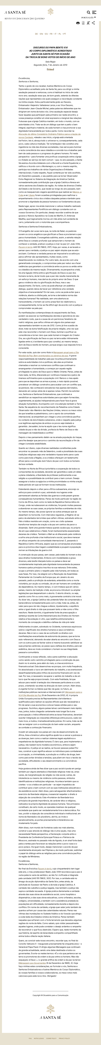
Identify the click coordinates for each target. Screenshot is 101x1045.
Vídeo (50, 69)
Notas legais (39, 1038)
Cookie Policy (51, 1038)
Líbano (31, 195)
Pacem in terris (25, 247)
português (87, 18)
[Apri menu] (94, 12)
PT (64, 34)
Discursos (23, 18)
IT (55, 34)
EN (41, 34)
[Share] (93, 23)
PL (60, 34)
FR (51, 34)
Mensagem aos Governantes (32, 963)
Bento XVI (11, 18)
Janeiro (40, 18)
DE (36, 34)
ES (46, 34)
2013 (32, 18)
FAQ (30, 1038)
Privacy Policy (64, 1038)
